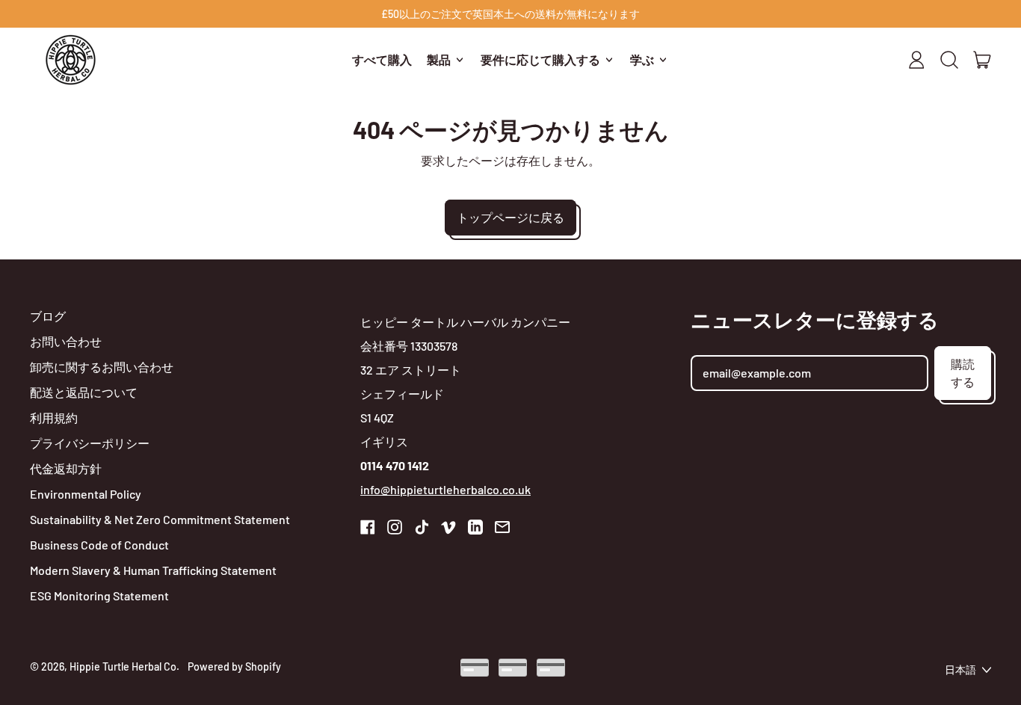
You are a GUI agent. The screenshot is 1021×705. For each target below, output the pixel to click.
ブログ (48, 316)
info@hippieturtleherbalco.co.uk (445, 489)
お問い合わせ (66, 341)
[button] (949, 60)
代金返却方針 (66, 468)
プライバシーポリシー (89, 443)
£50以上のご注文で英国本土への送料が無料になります (510, 13)
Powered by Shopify (234, 666)
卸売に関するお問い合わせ (101, 367)
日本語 (960, 669)
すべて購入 (382, 59)
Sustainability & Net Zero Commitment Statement (160, 519)
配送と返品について (84, 392)
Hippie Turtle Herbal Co (123, 666)
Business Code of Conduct (99, 545)
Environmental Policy (85, 494)
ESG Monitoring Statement (99, 595)
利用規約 (54, 417)
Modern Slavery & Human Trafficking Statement (153, 570)
